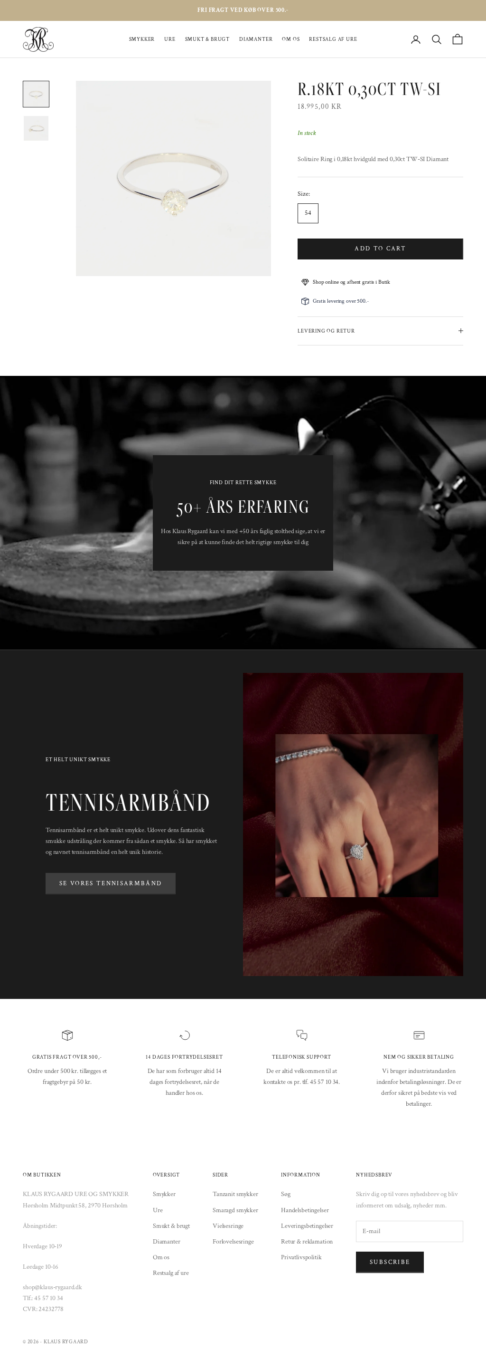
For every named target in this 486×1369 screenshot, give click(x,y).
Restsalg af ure (333, 39)
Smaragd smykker (235, 1210)
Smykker (142, 39)
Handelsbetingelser (304, 1210)
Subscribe (390, 1262)
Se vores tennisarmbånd (110, 884)
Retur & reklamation (307, 1241)
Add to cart (380, 249)
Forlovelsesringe (233, 1241)
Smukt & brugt (207, 39)
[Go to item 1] (36, 94)
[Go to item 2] (36, 128)
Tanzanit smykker (235, 1194)
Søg (285, 1194)
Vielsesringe (228, 1226)
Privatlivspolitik (301, 1257)
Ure (169, 39)
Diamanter (255, 39)
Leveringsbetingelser (307, 1226)
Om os (290, 39)
